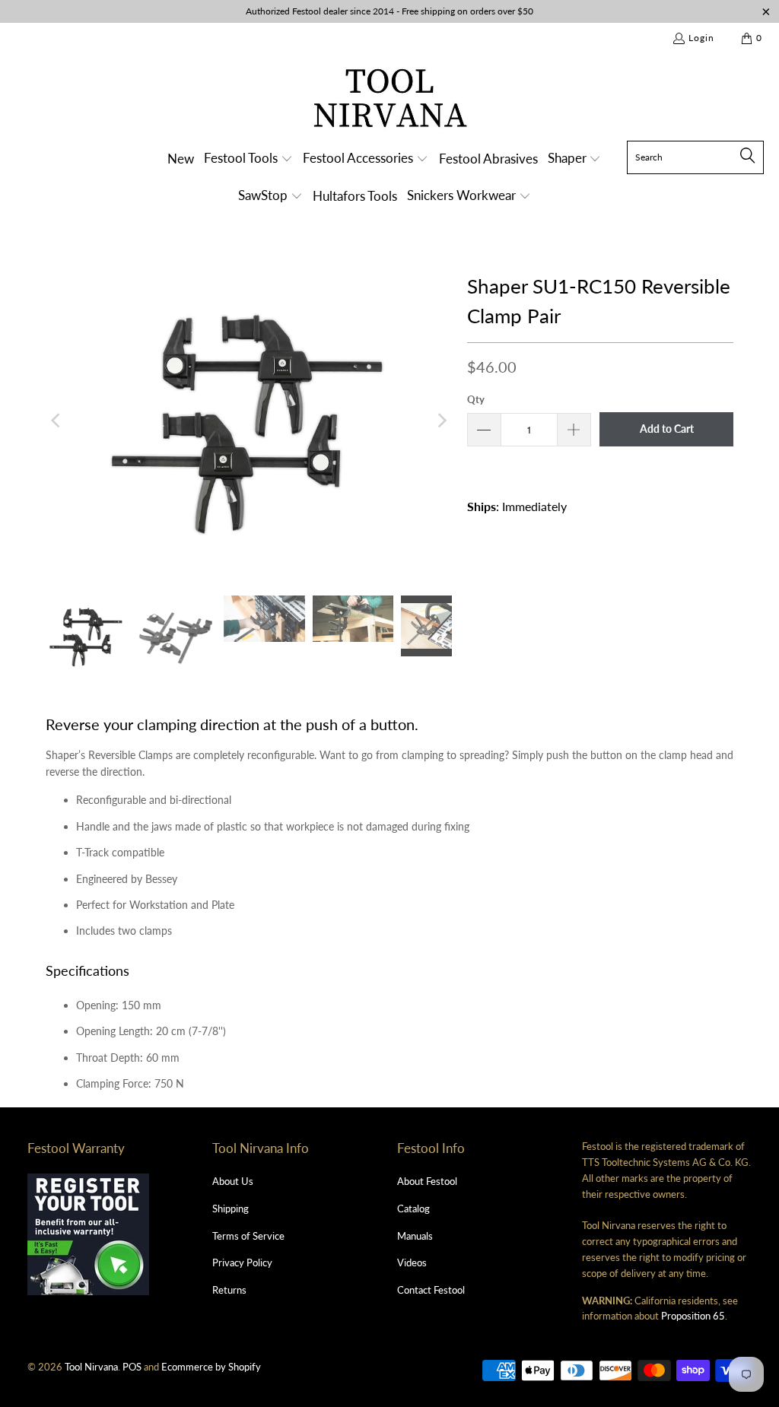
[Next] (440, 420)
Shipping (230, 1208)
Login (701, 37)
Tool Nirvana (91, 1367)
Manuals (415, 1236)
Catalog (413, 1208)
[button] (248, 159)
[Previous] (57, 420)
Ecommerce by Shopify (211, 1367)
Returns (229, 1290)
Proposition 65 (693, 1316)
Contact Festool (431, 1290)
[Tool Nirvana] (390, 101)
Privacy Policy (242, 1262)
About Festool (427, 1181)
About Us (232, 1181)
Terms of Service (248, 1236)
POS (131, 1367)
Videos (412, 1262)
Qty (476, 399)
